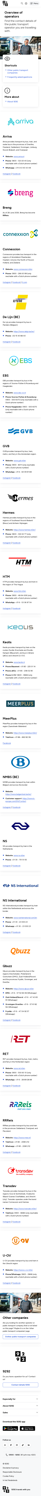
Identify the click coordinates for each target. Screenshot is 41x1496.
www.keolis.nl (19, 662)
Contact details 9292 (20, 1385)
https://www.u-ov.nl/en (23, 1270)
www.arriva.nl (19, 156)
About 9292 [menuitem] (12, 101)
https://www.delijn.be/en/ (24, 331)
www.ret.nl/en (19, 1068)
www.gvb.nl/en (20, 461)
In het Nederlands (10, 1480)
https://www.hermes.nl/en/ (25, 530)
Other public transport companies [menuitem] (17, 71)
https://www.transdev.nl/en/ (25, 1209)
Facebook (16, 174)
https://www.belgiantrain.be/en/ (18, 794)
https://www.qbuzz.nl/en (24, 989)
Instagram (7, 174)
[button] (34, 3)
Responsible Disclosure (12, 1472)
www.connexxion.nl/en (23, 269)
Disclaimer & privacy (11, 1468)
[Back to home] (5, 3)
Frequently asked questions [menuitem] (19, 77)
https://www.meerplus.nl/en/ (25, 733)
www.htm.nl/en (20, 591)
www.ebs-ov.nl (20, 393)
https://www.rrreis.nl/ (22, 1138)
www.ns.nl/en (19, 855)
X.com (24, 282)
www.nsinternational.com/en (25, 918)
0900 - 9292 (14, 1455)
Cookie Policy (8, 1476)
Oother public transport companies (20, 1337)
